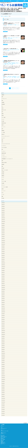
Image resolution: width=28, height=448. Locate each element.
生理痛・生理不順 (6, 63)
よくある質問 (3, 439)
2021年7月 (3, 317)
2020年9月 (3, 336)
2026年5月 (3, 208)
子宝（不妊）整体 (10, 38)
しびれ (3, 179)
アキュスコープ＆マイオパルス (6, 143)
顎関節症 (3, 175)
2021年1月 (3, 328)
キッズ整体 (11, 64)
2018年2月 (3, 394)
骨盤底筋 (3, 164)
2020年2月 (3, 349)
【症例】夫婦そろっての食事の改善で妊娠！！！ (11, 48)
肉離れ (3, 113)
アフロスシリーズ (4, 98)
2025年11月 (3, 219)
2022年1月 (3, 306)
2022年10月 (3, 289)
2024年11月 (3, 242)
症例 (7, 50)
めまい (3, 192)
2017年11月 (3, 400)
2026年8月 (3, 202)
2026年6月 (3, 206)
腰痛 (2, 196)
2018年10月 (3, 379)
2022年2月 (3, 304)
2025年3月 (3, 234)
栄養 (8, 49)
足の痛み (3, 121)
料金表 (2, 441)
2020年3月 (3, 347)
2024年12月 (3, 240)
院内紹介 (2, 438)
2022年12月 (3, 285)
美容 (2, 111)
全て (17, 37)
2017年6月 (3, 409)
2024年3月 (3, 257)
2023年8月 (3, 270)
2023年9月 (3, 268)
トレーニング (3, 190)
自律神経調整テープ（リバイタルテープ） (7, 158)
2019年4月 (3, 368)
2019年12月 (3, 353)
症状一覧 (2, 440)
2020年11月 (3, 332)
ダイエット (8, 64)
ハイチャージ (3, 151)
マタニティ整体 (4, 181)
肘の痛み (3, 198)
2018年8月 (3, 383)
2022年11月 (3, 287)
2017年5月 (3, 411)
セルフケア (13, 37)
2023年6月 (3, 274)
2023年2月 (3, 281)
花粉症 (3, 115)
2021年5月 (3, 321)
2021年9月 (3, 313)
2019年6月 (3, 364)
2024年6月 (3, 251)
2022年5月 (3, 298)
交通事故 (3, 102)
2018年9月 (3, 381)
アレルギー (16, 62)
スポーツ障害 (3, 117)
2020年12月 (3, 330)
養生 (2, 149)
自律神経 (10, 63)
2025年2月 (3, 236)
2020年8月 (3, 338)
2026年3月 (3, 212)
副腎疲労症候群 (13, 63)
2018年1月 (3, 396)
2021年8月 (3, 315)
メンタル (7, 77)
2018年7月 (3, 385)
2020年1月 (3, 351)
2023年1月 (3, 283)
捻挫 (2, 166)
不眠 (11, 37)
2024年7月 (3, 249)
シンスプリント (4, 145)
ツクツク (3, 119)
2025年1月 (3, 238)
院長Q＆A (3, 134)
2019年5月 (3, 366)
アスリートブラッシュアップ (5, 136)
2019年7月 (3, 362)
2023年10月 (3, 266)
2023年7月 (3, 272)
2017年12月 (3, 398)
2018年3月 (3, 392)
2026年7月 (3, 204)
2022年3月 (3, 302)
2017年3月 (3, 415)
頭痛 (16, 37)
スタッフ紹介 (3, 437)
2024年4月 (3, 255)
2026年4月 (3, 210)
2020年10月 (3, 334)
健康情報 (9, 37)
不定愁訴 (5, 64)
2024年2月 (3, 259)
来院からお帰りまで (4, 436)
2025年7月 (3, 227)
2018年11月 (3, 377)
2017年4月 (3, 413)
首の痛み (3, 168)
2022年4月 (3, 300)
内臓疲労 (6, 38)
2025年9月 (3, 223)
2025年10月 (3, 221)
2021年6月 (3, 319)
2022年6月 (3, 296)
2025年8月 (3, 225)
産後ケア (5, 25)
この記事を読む (5, 31)
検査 (8, 50)
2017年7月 (3, 407)
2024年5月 (3, 253)
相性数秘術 (3, 104)
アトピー (17, 63)
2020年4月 (3, 345)
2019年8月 (3, 360)
